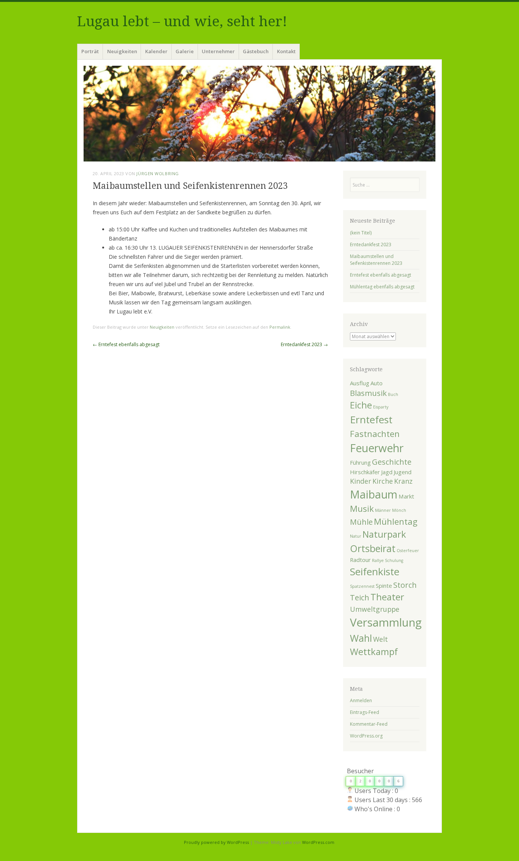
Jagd (386, 472)
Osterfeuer (408, 550)
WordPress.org (366, 736)
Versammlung (386, 622)
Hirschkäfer (365, 472)
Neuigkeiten (122, 51)
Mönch (399, 510)
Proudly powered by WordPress (216, 842)
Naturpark (384, 534)
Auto (376, 383)
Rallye (378, 560)
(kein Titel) (361, 232)
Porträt (90, 51)
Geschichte (391, 461)
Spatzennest (362, 586)
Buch (393, 394)
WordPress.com (318, 842)
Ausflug (359, 383)
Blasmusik (368, 393)
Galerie (185, 51)
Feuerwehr (376, 448)
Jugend (402, 472)
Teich (359, 597)
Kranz (403, 481)
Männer (383, 510)
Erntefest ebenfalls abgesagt (126, 344)
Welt (380, 639)
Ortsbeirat (373, 548)
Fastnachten (375, 433)
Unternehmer (218, 51)
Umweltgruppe (374, 609)
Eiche (361, 405)
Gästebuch (256, 51)
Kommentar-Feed (369, 724)
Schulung (394, 560)
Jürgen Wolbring (157, 173)
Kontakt (286, 51)
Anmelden (361, 700)
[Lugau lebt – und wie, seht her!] (259, 113)
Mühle (361, 521)
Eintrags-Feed (364, 712)
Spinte (384, 585)
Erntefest (371, 419)
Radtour (360, 559)
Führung (360, 462)
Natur (355, 536)
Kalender (156, 51)
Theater (387, 597)
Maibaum (373, 494)
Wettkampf (374, 652)
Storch (405, 584)
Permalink (279, 327)
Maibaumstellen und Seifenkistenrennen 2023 (376, 259)
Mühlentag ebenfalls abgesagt (382, 286)
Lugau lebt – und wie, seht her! (182, 21)
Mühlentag (396, 521)
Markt (406, 496)
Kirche (382, 481)
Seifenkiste (374, 571)
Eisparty (380, 407)
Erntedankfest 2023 (304, 344)
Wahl (361, 638)
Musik (362, 508)
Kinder (360, 481)
